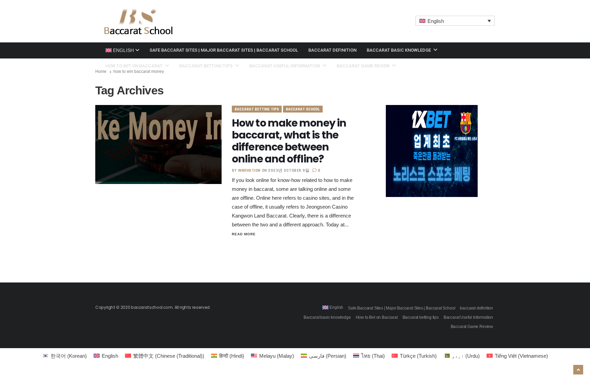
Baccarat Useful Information (285, 65)
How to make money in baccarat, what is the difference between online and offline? (289, 141)
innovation (249, 170)
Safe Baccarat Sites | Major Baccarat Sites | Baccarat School (224, 50)
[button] (455, 21)
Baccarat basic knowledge (399, 50)
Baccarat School (303, 109)
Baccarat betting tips (206, 65)
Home (101, 71)
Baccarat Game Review (364, 65)
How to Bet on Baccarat (135, 65)
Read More (244, 234)
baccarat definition (332, 50)
